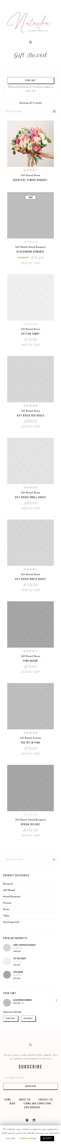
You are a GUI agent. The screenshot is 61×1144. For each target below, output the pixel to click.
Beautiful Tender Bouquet (30, 180)
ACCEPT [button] (47, 1138)
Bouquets (8, 884)
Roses (37, 175)
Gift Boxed (27, 175)
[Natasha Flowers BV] (27, 1120)
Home (8, 1099)
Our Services (32, 1107)
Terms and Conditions (37, 1103)
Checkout (28, 1018)
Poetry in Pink (30, 742)
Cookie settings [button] (27, 1138)
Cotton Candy (30, 333)
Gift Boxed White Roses (30, 579)
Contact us (45, 1099)
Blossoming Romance (30, 251)
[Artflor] (34, 1120)
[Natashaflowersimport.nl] (30, 20)
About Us (24, 1099)
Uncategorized (11, 922)
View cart (30, 80)
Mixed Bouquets (37, 247)
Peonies (37, 738)
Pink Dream (30, 660)
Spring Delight (30, 824)
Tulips (6, 916)
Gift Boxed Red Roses (30, 415)
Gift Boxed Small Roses (30, 497)
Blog (12, 1103)
